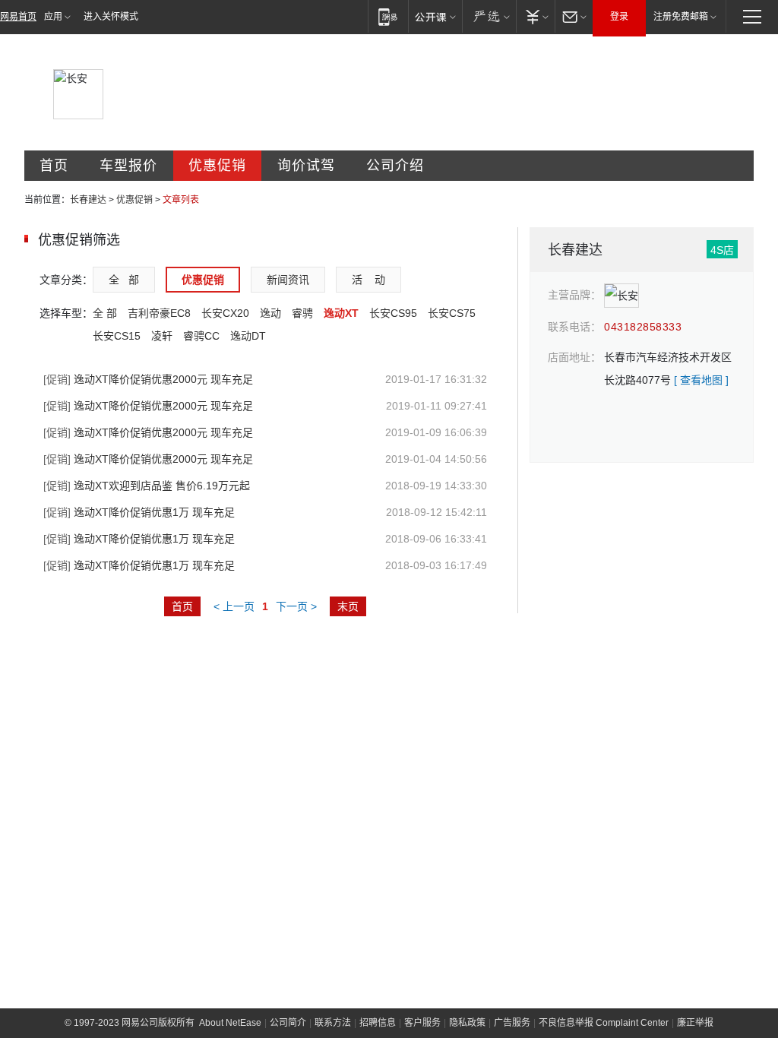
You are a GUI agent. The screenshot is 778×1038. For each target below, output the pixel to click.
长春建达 (88, 200)
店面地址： (574, 357)
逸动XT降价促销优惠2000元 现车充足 (148, 379)
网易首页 (18, 16)
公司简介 (288, 1022)
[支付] (535, 16)
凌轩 (161, 336)
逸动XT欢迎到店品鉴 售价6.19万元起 (146, 485)
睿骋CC (201, 336)
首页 (54, 165)
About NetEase (230, 1022)
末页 (348, 606)
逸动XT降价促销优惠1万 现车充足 (139, 512)
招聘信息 (377, 1022)
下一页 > (296, 606)
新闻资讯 (288, 280)
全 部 (124, 280)
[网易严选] (489, 16)
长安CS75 (452, 313)
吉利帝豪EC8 (159, 313)
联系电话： (574, 327)
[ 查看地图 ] (701, 380)
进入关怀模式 (111, 16)
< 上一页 (234, 606)
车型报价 (128, 165)
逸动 (270, 313)
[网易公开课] (435, 16)
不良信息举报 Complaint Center (604, 1022)
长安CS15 (117, 336)
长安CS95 (393, 313)
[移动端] (388, 16)
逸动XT (341, 313)
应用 (53, 16)
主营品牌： (574, 295)
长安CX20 (225, 313)
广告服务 (512, 1022)
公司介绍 (395, 165)
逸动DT (248, 336)
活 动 (368, 280)
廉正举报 (695, 1022)
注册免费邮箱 (680, 16)
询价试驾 (306, 165)
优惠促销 (217, 165)
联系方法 (333, 1022)
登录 (619, 16)
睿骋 (302, 313)
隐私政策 (467, 1022)
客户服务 (422, 1022)
